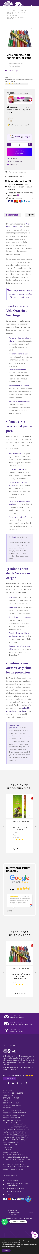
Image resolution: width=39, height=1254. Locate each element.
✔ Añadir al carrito (19, 152)
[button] (19, 821)
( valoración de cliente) (21, 84)
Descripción (12, 215)
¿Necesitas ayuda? (18, 1029)
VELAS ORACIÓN (12, 15)
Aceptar (6, 1250)
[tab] (12, 215)
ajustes (18, 1247)
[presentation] (3, 826)
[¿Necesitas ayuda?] (6, 1030)
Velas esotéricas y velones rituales (22, 79)
